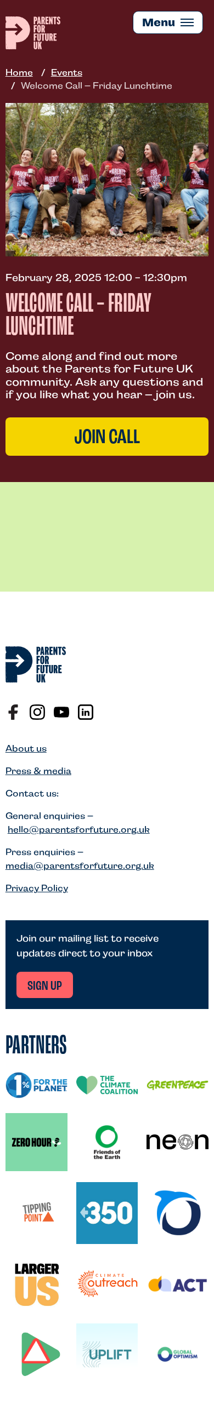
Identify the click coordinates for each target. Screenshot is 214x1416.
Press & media (38, 771)
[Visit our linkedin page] (85, 712)
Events (66, 72)
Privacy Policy (36, 888)
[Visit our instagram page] (37, 712)
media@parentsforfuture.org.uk (79, 866)
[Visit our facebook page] (13, 712)
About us (26, 748)
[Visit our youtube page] (61, 712)
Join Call (107, 438)
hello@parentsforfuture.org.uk (79, 829)
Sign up (44, 986)
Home (19, 72)
